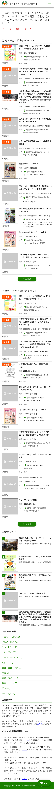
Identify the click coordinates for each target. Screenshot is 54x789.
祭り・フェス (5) (9, 683)
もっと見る (27, 279)
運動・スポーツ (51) (11, 678)
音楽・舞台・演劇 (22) (12, 667)
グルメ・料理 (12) (10, 641)
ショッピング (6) (9, 647)
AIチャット (44, 783)
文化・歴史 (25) (9, 652)
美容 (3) (5, 672)
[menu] (49, 3)
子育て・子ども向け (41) (13, 636)
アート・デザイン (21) (12, 657)
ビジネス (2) (7, 662)
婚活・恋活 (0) (8, 693)
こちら (39, 724)
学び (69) (6, 688)
